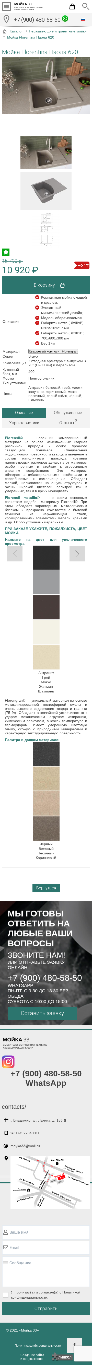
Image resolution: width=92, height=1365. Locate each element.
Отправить (45, 1308)
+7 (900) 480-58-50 (38, 20)
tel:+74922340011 (25, 1133)
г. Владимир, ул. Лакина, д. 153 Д (38, 1120)
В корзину (45, 285)
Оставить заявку (42, 1013)
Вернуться (46, 888)
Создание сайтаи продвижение (32, 1357)
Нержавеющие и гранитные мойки (58, 31)
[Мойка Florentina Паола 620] (46, 85)
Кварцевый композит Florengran (53, 351)
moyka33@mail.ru (25, 1146)
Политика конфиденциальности (38, 1345)
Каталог (16, 31)
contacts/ (14, 1106)
